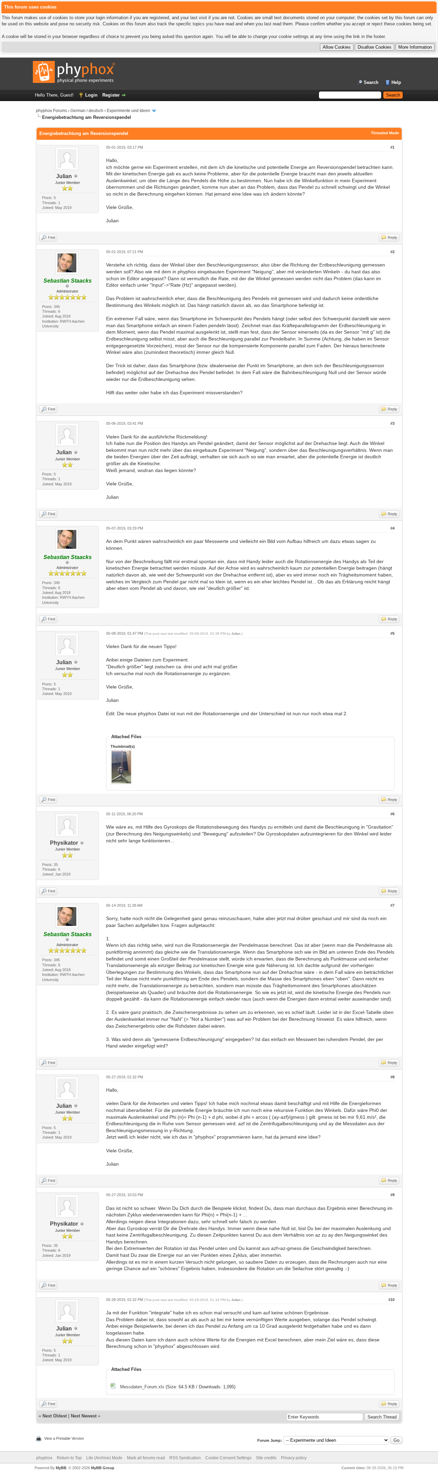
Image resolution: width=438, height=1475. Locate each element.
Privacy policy (294, 1457)
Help (396, 82)
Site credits (266, 1457)
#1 (392, 147)
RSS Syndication (185, 1457)
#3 (392, 423)
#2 (392, 252)
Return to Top (69, 1457)
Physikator (64, 843)
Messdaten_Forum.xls (142, 1386)
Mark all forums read (146, 1457)
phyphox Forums (51, 110)
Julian (64, 176)
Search (371, 82)
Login (91, 95)
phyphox (44, 1457)
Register (111, 95)
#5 (392, 633)
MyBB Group (102, 1468)
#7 (392, 905)
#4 (392, 528)
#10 (391, 1300)
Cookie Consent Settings (228, 1457)
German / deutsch (86, 110)
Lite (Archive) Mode (104, 1457)
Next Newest (83, 1415)
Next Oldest (54, 1415)
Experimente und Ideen (128, 110)
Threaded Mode (385, 133)
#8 (392, 1077)
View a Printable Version (64, 1438)
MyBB (61, 1468)
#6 (392, 814)
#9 (392, 1195)
